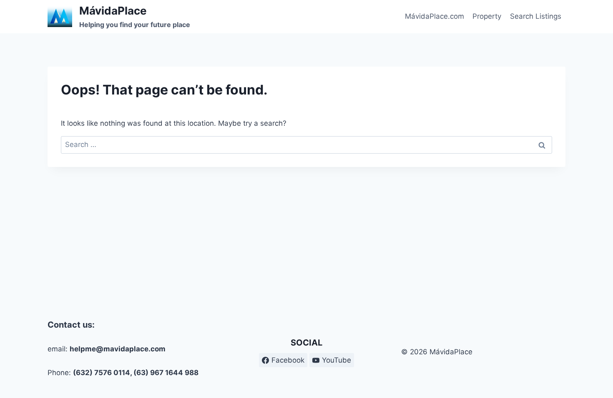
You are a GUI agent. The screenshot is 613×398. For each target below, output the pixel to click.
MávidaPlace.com (434, 16)
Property (486, 16)
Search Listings (535, 16)
